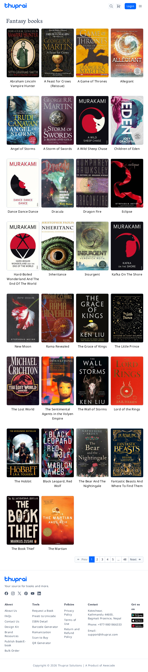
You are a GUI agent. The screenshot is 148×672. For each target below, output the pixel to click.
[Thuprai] (16, 6)
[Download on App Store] (137, 621)
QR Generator (41, 643)
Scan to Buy (40, 637)
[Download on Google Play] (137, 615)
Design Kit (12, 627)
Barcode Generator (45, 627)
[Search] (111, 6)
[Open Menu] (140, 6)
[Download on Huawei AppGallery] (137, 626)
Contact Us (12, 621)
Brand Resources (12, 634)
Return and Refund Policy (72, 633)
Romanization (41, 632)
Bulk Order (12, 650)
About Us (11, 610)
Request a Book (42, 610)
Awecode (109, 665)
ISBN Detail (40, 621)
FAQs (8, 616)
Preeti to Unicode (44, 616)
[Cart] (118, 6)
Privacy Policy (69, 612)
